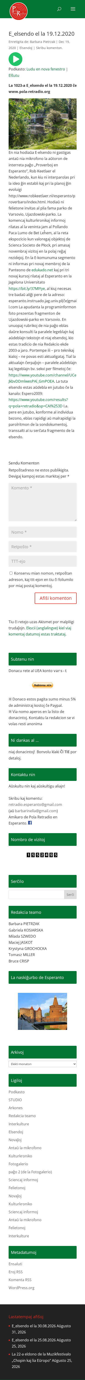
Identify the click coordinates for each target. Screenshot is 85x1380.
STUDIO (15, 1099)
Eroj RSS (16, 1271)
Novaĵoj (15, 1139)
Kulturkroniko (20, 1155)
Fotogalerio (18, 1163)
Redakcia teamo (22, 1115)
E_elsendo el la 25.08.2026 (34, 1340)
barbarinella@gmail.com (36, 810)
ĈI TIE (65, 751)
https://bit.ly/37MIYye (27, 288)
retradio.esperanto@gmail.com (35, 804)
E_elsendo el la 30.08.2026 (34, 1325)
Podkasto (17, 1091)
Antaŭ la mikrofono (25, 1147)
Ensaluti (15, 1263)
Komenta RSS (20, 1279)
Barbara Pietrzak (42, 42)
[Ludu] (15, 62)
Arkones (16, 1107)
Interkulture (19, 1123)
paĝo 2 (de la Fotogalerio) (30, 1171)
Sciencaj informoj (23, 1179)
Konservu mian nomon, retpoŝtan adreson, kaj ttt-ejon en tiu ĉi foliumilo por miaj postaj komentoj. (41, 579)
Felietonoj (17, 1187)
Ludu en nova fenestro (46, 69)
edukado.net (42, 269)
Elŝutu (14, 75)
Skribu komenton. (49, 48)
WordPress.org (21, 1287)
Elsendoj (25, 48)
